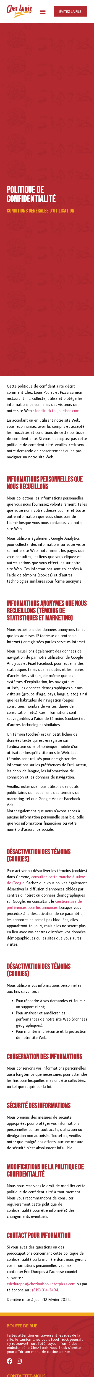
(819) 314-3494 (45, 1290)
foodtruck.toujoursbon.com (57, 410)
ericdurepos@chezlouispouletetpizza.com (41, 1283)
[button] (42, 11)
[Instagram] (19, 1361)
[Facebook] (10, 1361)
